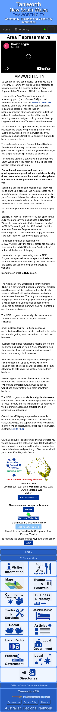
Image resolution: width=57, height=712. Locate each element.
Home (6, 29)
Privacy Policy (31, 702)
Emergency (22, 29)
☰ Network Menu (29, 558)
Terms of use (14, 702)
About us (45, 702)
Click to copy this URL (28, 526)
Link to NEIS (17, 428)
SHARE (28, 509)
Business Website (28, 497)
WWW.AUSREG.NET (42, 102)
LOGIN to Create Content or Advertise (29, 685)
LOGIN (29, 542)
